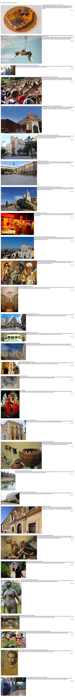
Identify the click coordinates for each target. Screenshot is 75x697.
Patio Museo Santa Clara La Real (32, 332)
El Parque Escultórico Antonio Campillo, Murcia (29, 579)
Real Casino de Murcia (23, 376)
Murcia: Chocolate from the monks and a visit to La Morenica (45, 236)
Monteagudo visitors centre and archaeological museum (52, 106)
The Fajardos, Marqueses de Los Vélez (33, 343)
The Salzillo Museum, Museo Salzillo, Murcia (45, 535)
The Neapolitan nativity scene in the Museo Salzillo (46, 260)
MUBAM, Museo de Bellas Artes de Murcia (27, 615)
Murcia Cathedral (22, 390)
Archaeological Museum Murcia (48, 441)
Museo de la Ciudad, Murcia (31, 420)
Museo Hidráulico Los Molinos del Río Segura (23, 470)
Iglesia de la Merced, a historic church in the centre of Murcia (48, 135)
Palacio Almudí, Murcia (46, 506)
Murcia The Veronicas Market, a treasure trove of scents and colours (38, 631)
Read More (72, 10)
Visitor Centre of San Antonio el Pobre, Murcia (34, 561)
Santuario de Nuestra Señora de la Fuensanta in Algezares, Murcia (49, 186)
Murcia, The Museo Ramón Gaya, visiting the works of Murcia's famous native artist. (33, 649)
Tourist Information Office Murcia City (32, 313)
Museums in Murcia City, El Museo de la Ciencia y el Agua (36, 677)
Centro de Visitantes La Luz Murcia (40, 212)
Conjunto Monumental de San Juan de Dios (27, 361)
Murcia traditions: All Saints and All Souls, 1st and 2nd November (27, 65)
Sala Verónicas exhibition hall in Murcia (25, 286)
